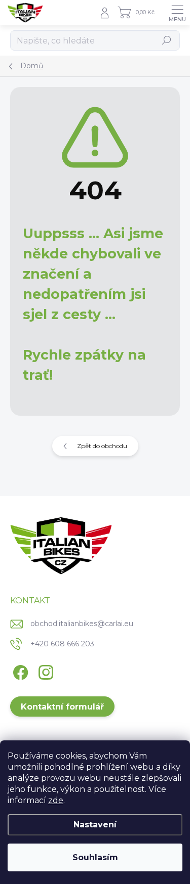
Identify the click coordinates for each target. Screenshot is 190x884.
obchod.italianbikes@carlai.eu (81, 623)
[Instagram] (44, 670)
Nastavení (95, 824)
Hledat (167, 40)
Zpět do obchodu (102, 446)
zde (55, 800)
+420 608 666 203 (62, 643)
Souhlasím (95, 857)
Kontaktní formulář (62, 707)
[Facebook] (19, 670)
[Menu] (177, 12)
